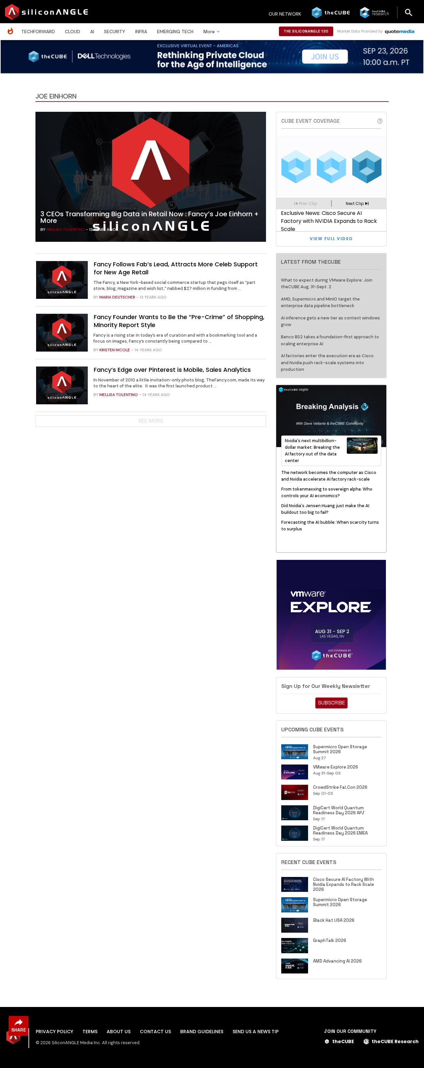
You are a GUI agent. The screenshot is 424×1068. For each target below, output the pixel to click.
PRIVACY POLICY (54, 1031)
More (209, 31)
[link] (150, 178)
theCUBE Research (395, 1041)
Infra (141, 31)
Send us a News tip (256, 1031)
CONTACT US (155, 1031)
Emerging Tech (175, 31)
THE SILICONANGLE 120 (306, 31)
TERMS (89, 1031)
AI (92, 31)
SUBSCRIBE (331, 702)
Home (12, 27)
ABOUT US (119, 1031)
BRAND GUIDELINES (201, 1031)
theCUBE (343, 1041)
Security (114, 31)
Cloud (72, 31)
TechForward (38, 31)
